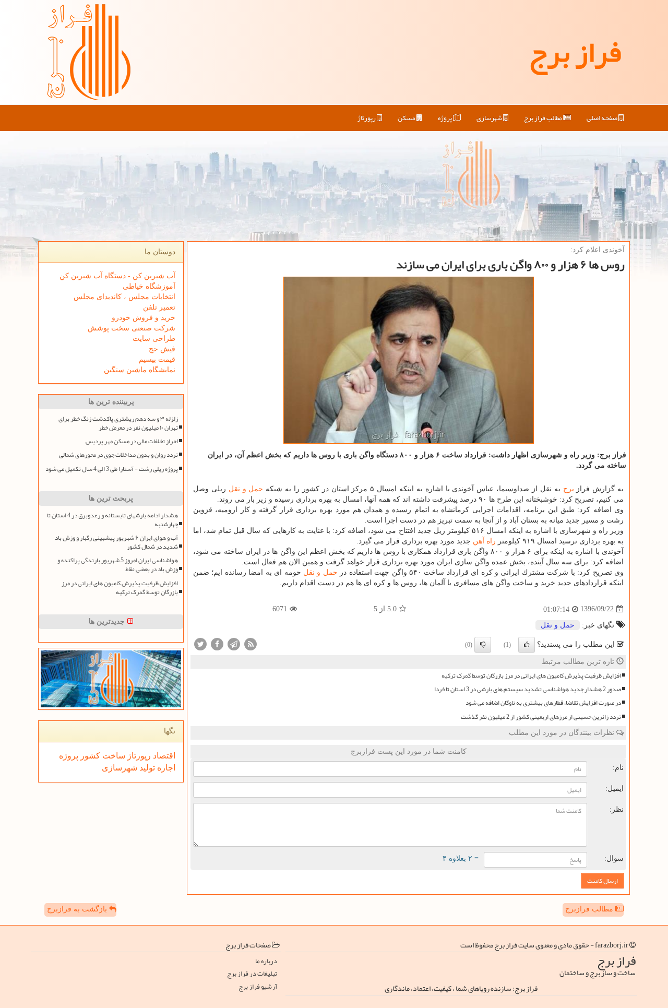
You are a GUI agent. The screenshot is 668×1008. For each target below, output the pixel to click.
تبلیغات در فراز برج (252, 974)
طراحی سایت (154, 338)
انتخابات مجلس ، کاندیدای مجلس (124, 297)
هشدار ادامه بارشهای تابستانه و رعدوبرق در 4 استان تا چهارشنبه (112, 519)
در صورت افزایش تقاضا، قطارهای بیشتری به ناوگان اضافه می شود (543, 703)
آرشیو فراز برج (257, 987)
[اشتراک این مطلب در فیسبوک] (217, 643)
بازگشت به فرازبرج (78, 909)
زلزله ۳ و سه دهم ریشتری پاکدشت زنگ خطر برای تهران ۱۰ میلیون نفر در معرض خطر (118, 423)
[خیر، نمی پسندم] (482, 645)
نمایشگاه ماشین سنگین (139, 370)
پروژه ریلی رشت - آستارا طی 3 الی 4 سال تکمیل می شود (111, 469)
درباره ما (266, 961)
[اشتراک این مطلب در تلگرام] (233, 643)
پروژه (445, 118)
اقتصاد (163, 755)
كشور (89, 755)
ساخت (112, 755)
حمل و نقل (246, 489)
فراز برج (575, 52)
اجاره (165, 767)
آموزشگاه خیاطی (149, 286)
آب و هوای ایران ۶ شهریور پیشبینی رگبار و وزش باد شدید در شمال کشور (116, 542)
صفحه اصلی (602, 118)
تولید (146, 767)
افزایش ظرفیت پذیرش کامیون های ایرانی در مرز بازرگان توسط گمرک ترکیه (531, 676)
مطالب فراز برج (543, 118)
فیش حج (162, 349)
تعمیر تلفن (159, 307)
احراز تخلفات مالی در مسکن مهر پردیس (132, 441)
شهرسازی (489, 118)
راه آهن (484, 541)
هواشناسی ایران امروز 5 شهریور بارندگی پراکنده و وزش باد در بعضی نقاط (117, 564)
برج (568, 489)
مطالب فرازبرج (590, 909)
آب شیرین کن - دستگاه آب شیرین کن (117, 276)
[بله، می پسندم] (526, 645)
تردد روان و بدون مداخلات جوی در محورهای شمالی (118, 455)
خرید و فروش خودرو (143, 318)
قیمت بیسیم (157, 359)
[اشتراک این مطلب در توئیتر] (200, 643)
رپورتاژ (367, 118)
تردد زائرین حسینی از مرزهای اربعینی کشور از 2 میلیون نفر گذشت (541, 717)
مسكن (407, 118)
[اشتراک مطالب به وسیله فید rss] (250, 643)
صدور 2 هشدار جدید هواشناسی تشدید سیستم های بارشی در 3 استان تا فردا (527, 689)
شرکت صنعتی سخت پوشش (131, 328)
